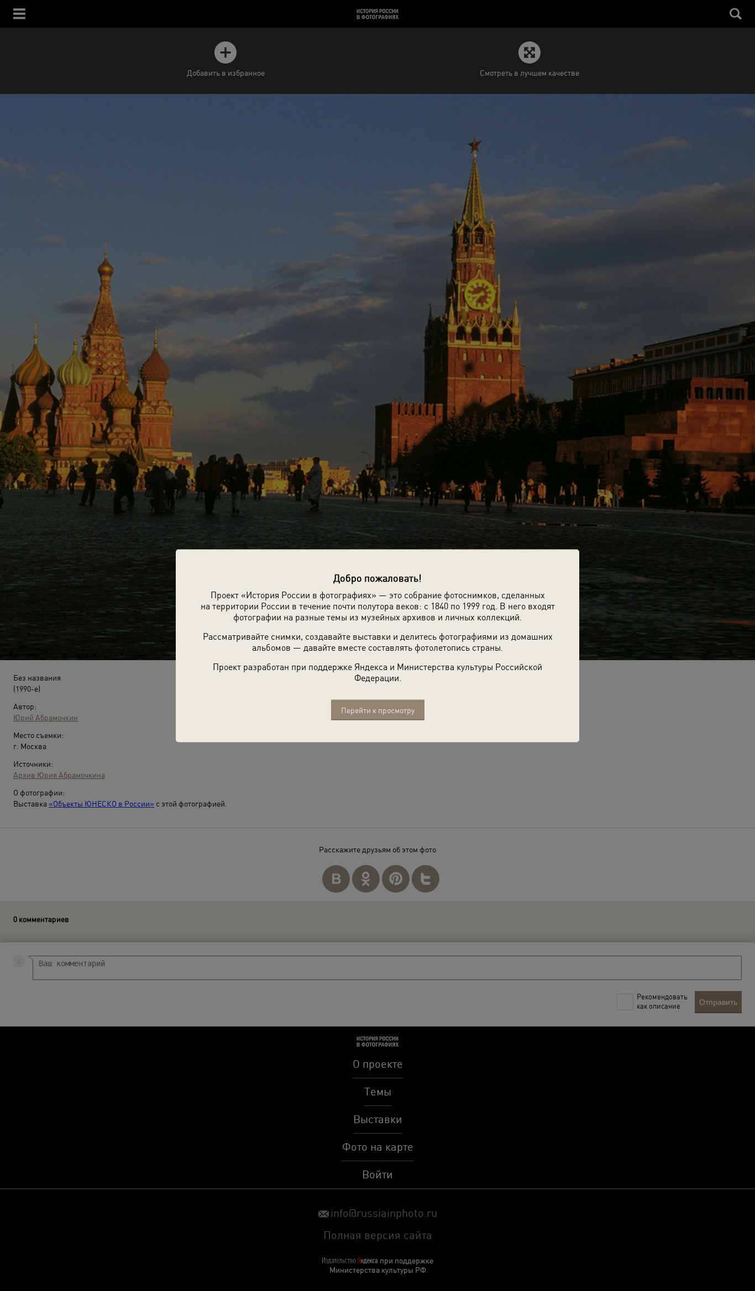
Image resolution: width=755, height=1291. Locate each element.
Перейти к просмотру (378, 709)
